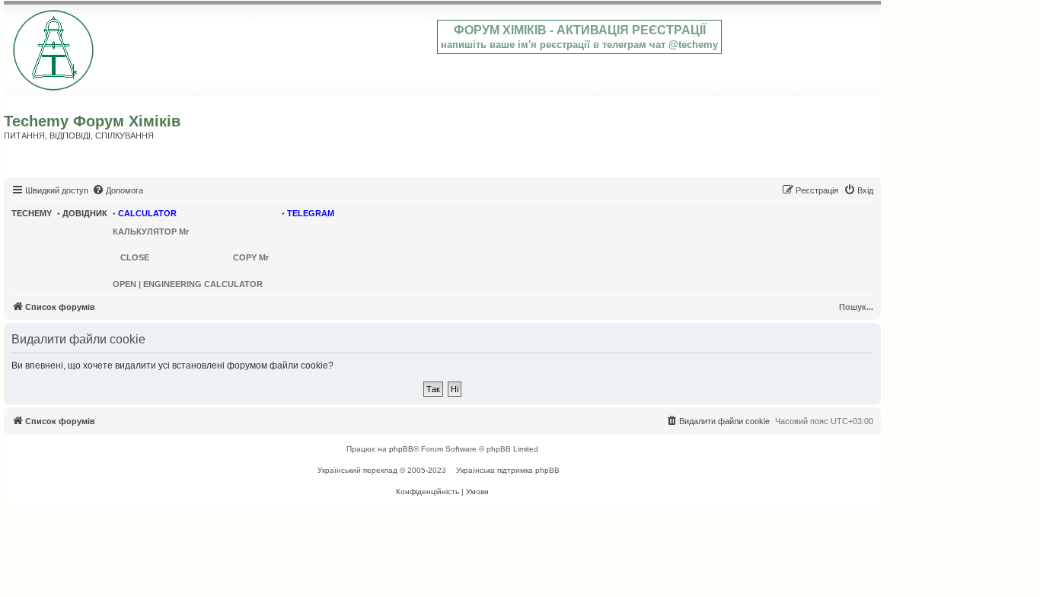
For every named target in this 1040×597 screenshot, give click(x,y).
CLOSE (134, 257)
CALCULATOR (147, 213)
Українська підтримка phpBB (508, 470)
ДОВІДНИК (84, 213)
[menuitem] (117, 190)
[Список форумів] (54, 47)
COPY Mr (251, 257)
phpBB (401, 449)
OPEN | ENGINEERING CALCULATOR (188, 284)
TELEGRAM (310, 213)
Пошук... (856, 306)
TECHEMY (31, 213)
